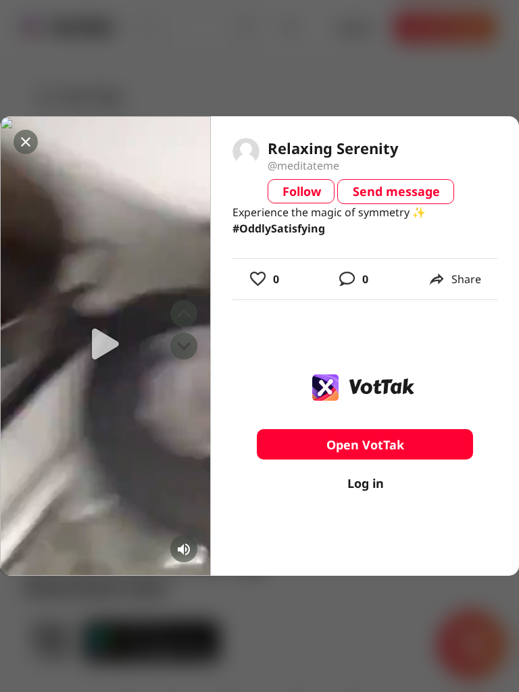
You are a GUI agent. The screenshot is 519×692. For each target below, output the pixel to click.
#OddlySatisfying (278, 228)
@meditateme (303, 165)
